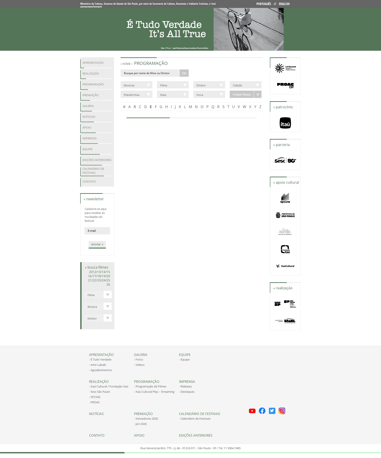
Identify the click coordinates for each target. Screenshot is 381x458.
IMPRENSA (89, 138)
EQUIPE (87, 149)
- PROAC (94, 402)
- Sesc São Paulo (99, 392)
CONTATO (89, 181)
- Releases (185, 386)
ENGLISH (284, 4)
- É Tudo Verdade (100, 359)
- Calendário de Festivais (195, 419)
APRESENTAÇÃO (93, 63)
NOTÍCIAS (88, 117)
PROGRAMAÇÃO (93, 84)
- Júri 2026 (140, 424)
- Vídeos (139, 365)
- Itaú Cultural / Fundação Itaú (108, 386)
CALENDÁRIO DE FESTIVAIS (93, 171)
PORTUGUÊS (263, 4)
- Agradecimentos (100, 370)
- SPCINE (94, 397)
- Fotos (138, 359)
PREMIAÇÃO (90, 95)
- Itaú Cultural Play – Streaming (154, 392)
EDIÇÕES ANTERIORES (96, 160)
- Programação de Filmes (150, 386)
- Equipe (184, 359)
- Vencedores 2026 (146, 419)
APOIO (86, 127)
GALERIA (88, 106)
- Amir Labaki (97, 365)
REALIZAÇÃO (90, 73)
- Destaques (186, 392)
